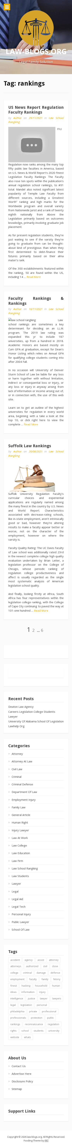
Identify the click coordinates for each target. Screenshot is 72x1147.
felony (56, 979)
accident (15, 960)
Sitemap (17, 1089)
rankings (15, 1024)
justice (31, 998)
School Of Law (21, 929)
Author (17, 118)
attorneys (15, 966)
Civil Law (17, 769)
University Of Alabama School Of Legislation (36, 721)
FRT (47, 1140)
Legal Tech (18, 906)
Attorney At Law (22, 761)
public (50, 1017)
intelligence (16, 998)
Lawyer (13, 716)
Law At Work (20, 838)
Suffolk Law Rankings (29, 446)
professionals (18, 1017)
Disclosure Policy (22, 1081)
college (14, 972)
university (53, 1030)
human (56, 985)
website (14, 1037)
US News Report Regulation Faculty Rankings (36, 109)
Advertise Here (21, 1073)
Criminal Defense (22, 784)
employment (17, 979)
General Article (21, 815)
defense (55, 972)
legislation (26, 1005)
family (45, 979)
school (25, 1030)
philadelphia (17, 1011)
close (55, 966)
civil (45, 966)
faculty (33, 979)
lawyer (43, 998)
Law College (19, 845)
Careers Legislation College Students (31, 711)
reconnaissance (34, 1024)
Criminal (16, 777)
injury (42, 992)
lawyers (56, 998)
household (41, 985)
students (39, 1030)
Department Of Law (24, 792)
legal (13, 1005)
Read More (34, 277)
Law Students (20, 876)
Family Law (18, 807)
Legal (15, 891)
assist (40, 960)
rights (13, 1030)
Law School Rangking (25, 868)
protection (36, 1017)
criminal (27, 972)
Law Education (21, 853)
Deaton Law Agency (21, 706)
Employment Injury (24, 799)
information (28, 992)
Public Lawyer (20, 922)
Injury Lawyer (20, 830)
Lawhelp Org (16, 726)
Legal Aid (17, 899)
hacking (26, 985)
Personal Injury (21, 914)
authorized (32, 966)
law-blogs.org (36, 51)
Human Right (20, 822)
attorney (54, 960)
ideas (13, 992)
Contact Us (19, 1066)
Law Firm (17, 861)
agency (29, 960)
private (33, 1011)
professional (49, 1011)
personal (42, 1005)
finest (13, 985)
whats (27, 1037)
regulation (53, 1024)
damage (41, 972)
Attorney (17, 754)
